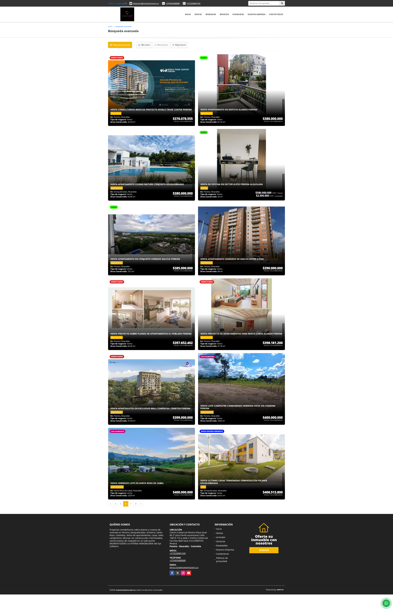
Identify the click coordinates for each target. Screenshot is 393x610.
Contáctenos (276, 14)
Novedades (238, 14)
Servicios (224, 14)
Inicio (188, 14)
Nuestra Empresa (256, 14)
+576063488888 (173, 3)
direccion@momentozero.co (146, 3)
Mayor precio (180, 45)
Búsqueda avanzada (123, 26)
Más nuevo (145, 45)
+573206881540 (193, 3)
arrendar (210, 14)
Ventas (198, 14)
